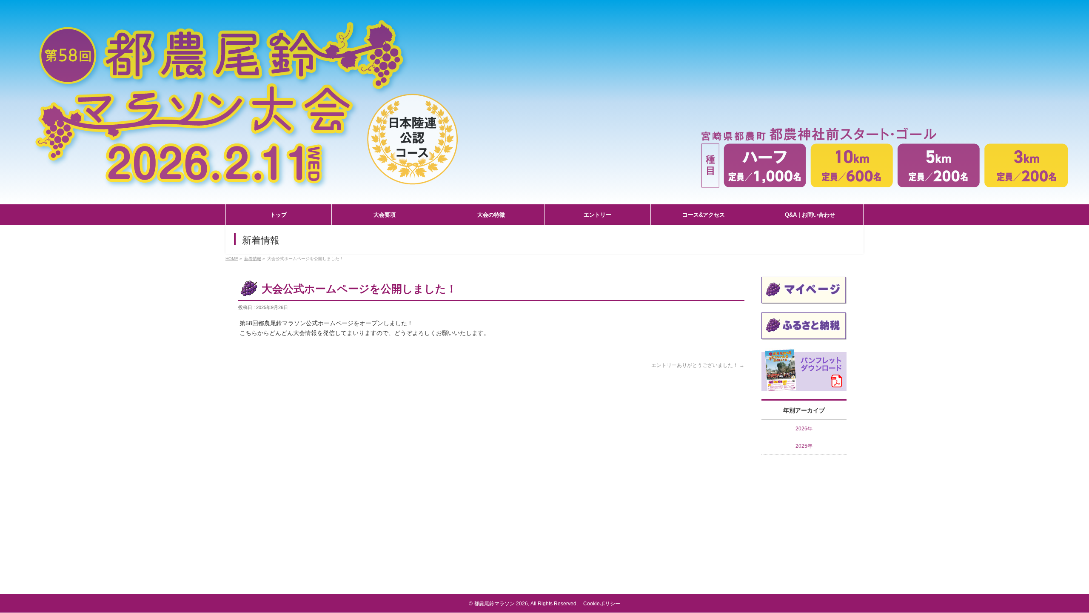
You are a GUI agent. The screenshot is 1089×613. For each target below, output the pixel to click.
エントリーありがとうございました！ (697, 365)
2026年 (803, 429)
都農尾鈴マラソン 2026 (501, 604)
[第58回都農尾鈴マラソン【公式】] (544, 198)
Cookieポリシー (601, 604)
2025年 (803, 446)
